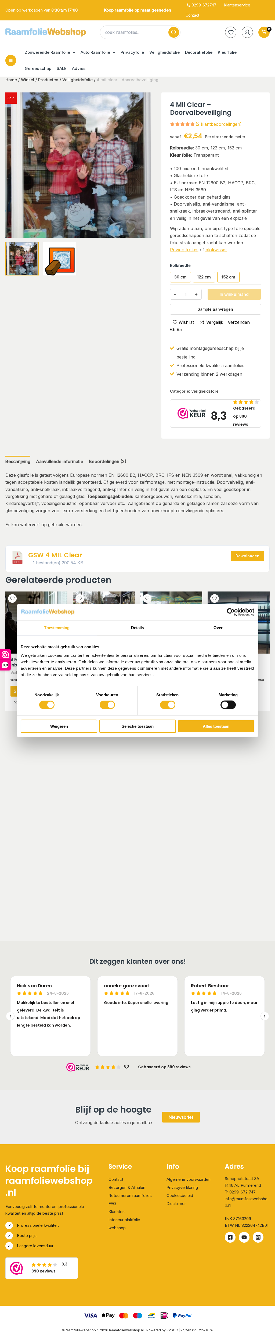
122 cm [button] (204, 276)
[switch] (107, 705)
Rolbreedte (180, 265)
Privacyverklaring (182, 1187)
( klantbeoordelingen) (219, 124)
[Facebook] (230, 1237)
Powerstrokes (184, 249)
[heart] (230, 32)
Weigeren (59, 726)
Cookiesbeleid (180, 1195)
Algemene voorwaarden (189, 1179)
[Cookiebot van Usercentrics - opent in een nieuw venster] (230, 612)
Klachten (116, 1211)
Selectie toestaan (138, 726)
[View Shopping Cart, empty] (264, 32)
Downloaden (247, 556)
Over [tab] (218, 627)
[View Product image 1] (22, 258)
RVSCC (173, 1330)
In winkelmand (234, 294)
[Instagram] (258, 1237)
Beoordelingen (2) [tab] (107, 461)
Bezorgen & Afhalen (126, 1187)
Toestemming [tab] (57, 627)
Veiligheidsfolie (205, 391)
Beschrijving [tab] (17, 461)
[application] (72, 52)
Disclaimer (176, 1203)
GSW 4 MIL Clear (55, 555)
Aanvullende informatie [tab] (59, 461)
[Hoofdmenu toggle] (10, 60)
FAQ (112, 1203)
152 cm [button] (228, 276)
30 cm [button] (180, 276)
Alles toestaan (216, 726)
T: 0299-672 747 (240, 1192)
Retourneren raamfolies (130, 1195)
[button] (50, 52)
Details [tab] (137, 627)
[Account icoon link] (247, 32)
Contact (115, 1179)
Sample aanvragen (215, 309)
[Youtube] (244, 1237)
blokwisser (216, 249)
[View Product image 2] (59, 258)
